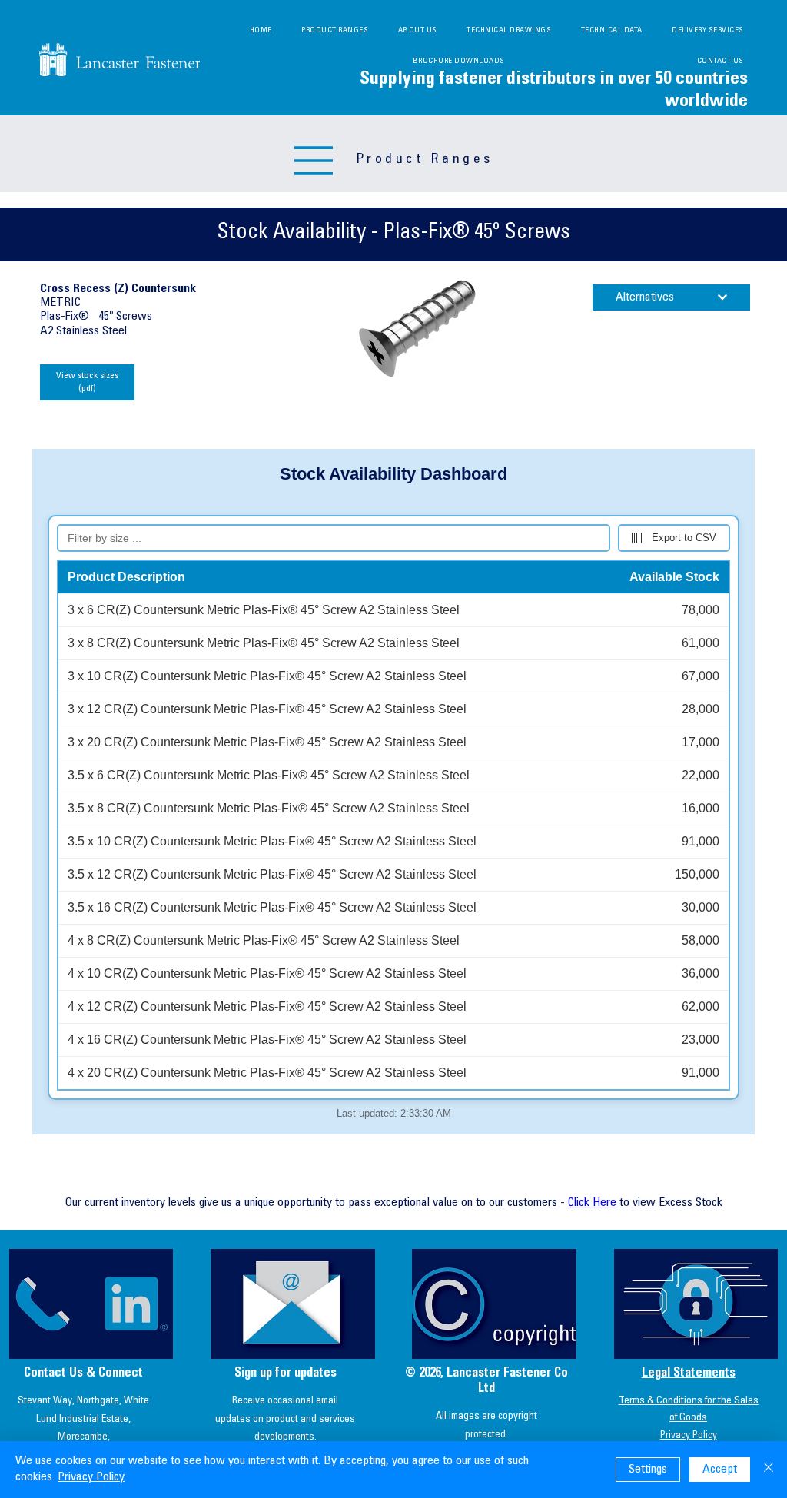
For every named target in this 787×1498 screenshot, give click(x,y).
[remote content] (393, 791)
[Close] (768, 1469)
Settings (648, 1469)
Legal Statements (689, 1373)
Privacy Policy (688, 1435)
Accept (719, 1469)
